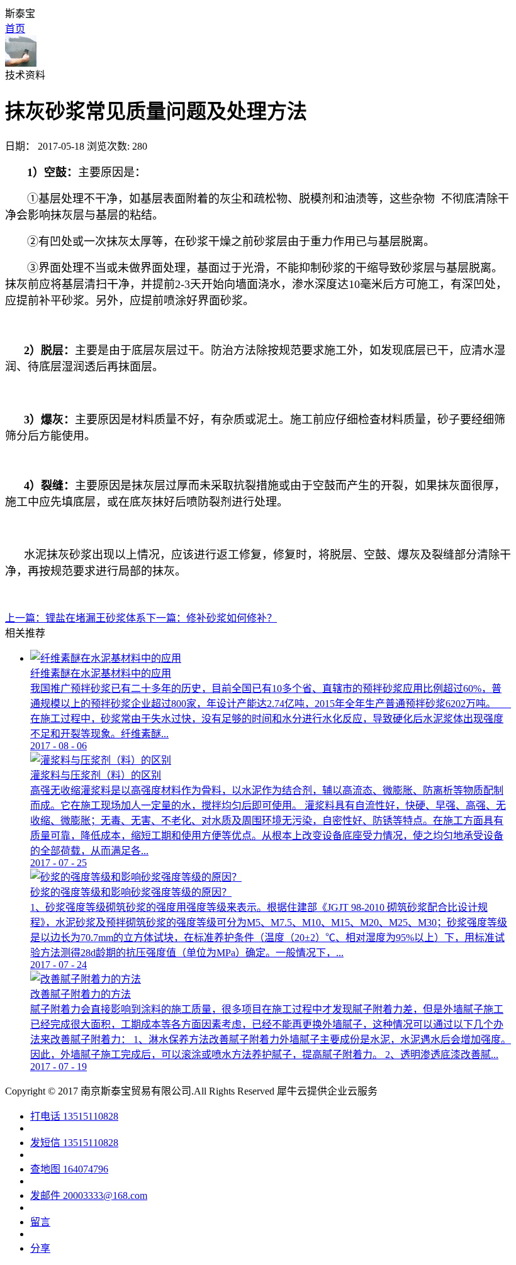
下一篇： (211, 618)
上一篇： (75, 618)
